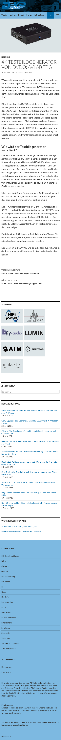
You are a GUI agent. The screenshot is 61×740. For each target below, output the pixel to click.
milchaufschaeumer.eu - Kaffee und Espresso (21, 531)
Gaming (4, 571)
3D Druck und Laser (10, 556)
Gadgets (5, 566)
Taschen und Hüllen (10, 643)
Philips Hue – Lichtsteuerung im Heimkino (20, 272)
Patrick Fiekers (25, 72)
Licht (3, 607)
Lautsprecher (7, 602)
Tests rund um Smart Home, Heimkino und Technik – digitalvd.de (24, 15)
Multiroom (6, 612)
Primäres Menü (57, 15)
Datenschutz (6, 667)
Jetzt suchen (8, 386)
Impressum (6, 672)
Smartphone (6, 622)
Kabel (4, 592)
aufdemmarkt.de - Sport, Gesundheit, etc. (19, 526)
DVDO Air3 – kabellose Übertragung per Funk (21, 282)
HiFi (3, 587)
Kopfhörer (6, 597)
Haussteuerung (8, 576)
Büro (3, 561)
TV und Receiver (8, 648)
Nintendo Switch (8, 617)
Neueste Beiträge (10, 404)
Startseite (5, 633)
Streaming (5, 638)
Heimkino (5, 57)
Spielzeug (5, 628)
